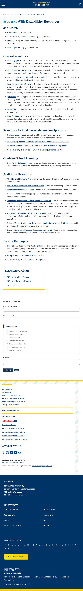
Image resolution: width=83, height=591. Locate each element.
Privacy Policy (10, 577)
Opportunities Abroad (16, 341)
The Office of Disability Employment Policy (25, 185)
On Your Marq (13, 135)
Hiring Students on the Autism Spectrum (25, 255)
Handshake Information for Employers (15, 439)
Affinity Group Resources (10, 405)
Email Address (8, 316)
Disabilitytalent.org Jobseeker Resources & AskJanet (29, 230)
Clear (16, 370)
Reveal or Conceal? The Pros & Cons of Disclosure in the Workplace (36, 146)
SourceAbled (12, 32)
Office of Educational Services (19, 281)
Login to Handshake (9, 425)
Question (6, 357)
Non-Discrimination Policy (46, 577)
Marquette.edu (9, 14)
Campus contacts (11, 509)
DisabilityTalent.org (15, 47)
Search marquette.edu (13, 525)
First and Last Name (10, 306)
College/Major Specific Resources (13, 399)
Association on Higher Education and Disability (27, 213)
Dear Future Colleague (16, 163)
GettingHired (12, 109)
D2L (45, 520)
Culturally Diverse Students (18, 331)
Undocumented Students (17, 347)
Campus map (9, 515)
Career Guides (7, 389)
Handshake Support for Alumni (12, 436)
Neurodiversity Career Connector (21, 36)
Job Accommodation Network (20, 84)
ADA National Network (17, 179)
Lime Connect (13, 116)
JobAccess (11, 96)
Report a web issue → (16, 556)
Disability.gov (13, 60)
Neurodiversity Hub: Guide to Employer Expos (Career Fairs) (33, 150)
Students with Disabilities (17, 344)
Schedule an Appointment (11, 411)
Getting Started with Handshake (13, 428)
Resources (37, 14)
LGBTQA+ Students (15, 337)
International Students (16, 334)
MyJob (46, 525)
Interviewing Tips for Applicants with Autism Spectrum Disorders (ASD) (38, 142)
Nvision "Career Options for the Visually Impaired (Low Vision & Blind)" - (38, 223)
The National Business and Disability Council (26, 246)
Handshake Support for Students (13, 432)
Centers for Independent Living (20, 190)
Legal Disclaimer (25, 577)
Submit (8, 370)
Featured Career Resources (11, 395)
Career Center (42, 5)
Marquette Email (50, 509)
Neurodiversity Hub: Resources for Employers (27, 259)
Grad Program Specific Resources (13, 402)
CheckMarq (48, 515)
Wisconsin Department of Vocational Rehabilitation (29, 200)
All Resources (6, 392)
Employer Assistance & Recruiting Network (25, 77)
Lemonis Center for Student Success (19, 489)
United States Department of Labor (22, 70)
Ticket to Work (13, 194)
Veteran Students (15, 350)
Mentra (10, 40)
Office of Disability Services (18, 277)
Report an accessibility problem (13, 462)
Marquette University (41, 3)
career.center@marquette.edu (42, 466)
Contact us (8, 520)
